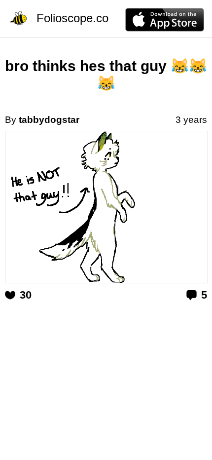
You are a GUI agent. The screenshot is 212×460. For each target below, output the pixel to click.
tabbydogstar (49, 120)
